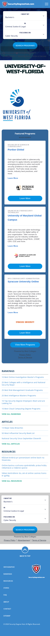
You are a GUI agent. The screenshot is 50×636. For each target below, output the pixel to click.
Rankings (7, 574)
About (6, 602)
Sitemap (6, 616)
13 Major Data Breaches (12, 428)
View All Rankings (11, 414)
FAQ (5, 595)
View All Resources (12, 481)
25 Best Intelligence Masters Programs (19, 395)
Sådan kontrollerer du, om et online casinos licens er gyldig (24, 474)
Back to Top (25, 556)
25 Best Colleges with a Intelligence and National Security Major (23, 383)
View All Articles (11, 444)
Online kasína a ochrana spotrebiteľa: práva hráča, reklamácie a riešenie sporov (24, 466)
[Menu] (45, 4)
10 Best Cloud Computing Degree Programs (21, 408)
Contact (7, 609)
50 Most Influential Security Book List (18, 433)
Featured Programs (25, 133)
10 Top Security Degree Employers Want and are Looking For (23, 402)
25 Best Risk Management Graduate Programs (22, 390)
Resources (8, 581)
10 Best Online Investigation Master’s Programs (23, 377)
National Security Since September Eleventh (21, 438)
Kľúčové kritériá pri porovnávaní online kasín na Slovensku (23, 458)
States (6, 588)
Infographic (9, 567)
